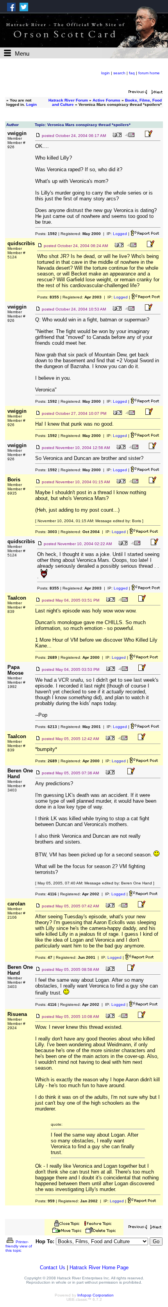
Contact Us (52, 1267)
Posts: (46, 234)
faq (132, 73)
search (119, 73)
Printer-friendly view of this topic (18, 1246)
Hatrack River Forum (68, 100)
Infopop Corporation (95, 1295)
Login (31, 104)
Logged (120, 234)
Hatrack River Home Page (99, 1267)
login (105, 73)
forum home (149, 73)
